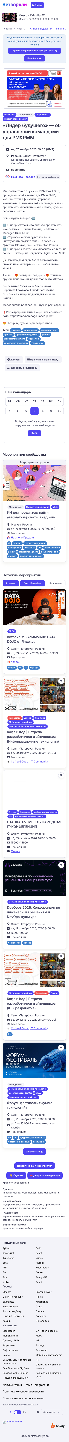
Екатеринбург (43, 1291)
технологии (14, 943)
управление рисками (19, 1142)
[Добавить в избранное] (61, 594)
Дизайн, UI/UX (11, 1340)
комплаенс (38, 1142)
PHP (5, 1267)
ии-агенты (30, 547)
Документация (12, 1385)
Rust (5, 1277)
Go (4, 1272)
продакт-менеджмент (27, 334)
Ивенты (21, 28)
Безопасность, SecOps (20, 1093)
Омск (39, 1306)
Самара (40, 1311)
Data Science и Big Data (16, 1368)
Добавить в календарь (24, 367)
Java (5, 1262)
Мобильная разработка (20, 722)
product (46, 334)
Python (6, 1248)
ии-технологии (52, 547)
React (39, 1253)
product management (14, 339)
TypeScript (8, 1258)
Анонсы (38, 5)
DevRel (6, 1355)
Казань (6, 1320)
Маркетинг (9, 114)
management (14, 547)
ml (20, 667)
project (11, 552)
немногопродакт (49, 330)
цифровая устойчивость (32, 1137)
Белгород (8, 1301)
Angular (40, 1262)
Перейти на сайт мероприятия (34, 1165)
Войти (34, 433)
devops (27, 943)
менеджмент (30, 330)
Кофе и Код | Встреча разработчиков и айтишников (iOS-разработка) (31, 1003)
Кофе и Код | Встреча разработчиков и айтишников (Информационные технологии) (33, 736)
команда (16, 330)
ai (9, 543)
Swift (38, 1248)
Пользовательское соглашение (23, 1398)
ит (16, 1137)
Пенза (39, 1296)
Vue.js (39, 1258)
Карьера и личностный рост (23, 1097)
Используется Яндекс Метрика (20, 1404)
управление (37, 343)
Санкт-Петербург (32, 583)
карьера (34, 667)
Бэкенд (27, 718)
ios (9, 1034)
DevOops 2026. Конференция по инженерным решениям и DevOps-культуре (33, 912)
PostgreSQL (42, 1277)
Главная (7, 28)
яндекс (11, 667)
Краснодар (42, 1301)
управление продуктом (16, 343)
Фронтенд (40, 718)
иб (9, 1137)
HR (10, 816)
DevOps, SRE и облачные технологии (27, 726)
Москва (7, 1291)
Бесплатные (56, 583)
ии (40, 547)
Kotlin (6, 1282)
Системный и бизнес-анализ (29, 816)
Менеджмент (25, 114)
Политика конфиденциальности (23, 1391)
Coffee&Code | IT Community (29, 761)
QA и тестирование (47, 1330)
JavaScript (8, 1253)
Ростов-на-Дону (12, 1311)
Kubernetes (42, 1267)
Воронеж (41, 1316)
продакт (8, 334)
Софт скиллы (42, 114)
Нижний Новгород (13, 1316)
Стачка (15, 851)
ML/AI (55, 507)
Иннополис (42, 1320)
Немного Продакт (23, 177)
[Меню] (63, 5)
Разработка (14, 718)
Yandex (15, 662)
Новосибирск (10, 1306)
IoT (37, 1340)
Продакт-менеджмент (15, 119)
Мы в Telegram (36, 1385)
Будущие (10, 583)
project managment (28, 552)
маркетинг (33, 339)
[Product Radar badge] (24, 1426)
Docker (40, 1272)
